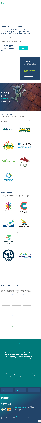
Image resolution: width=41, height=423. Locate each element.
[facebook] (15, 413)
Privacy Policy (16, 416)
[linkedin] (17, 413)
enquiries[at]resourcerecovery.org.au (21, 407)
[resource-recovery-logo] (4, 1)
